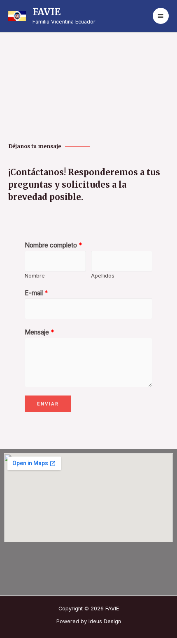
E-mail (36, 293)
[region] (88, 84)
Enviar (48, 404)
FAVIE (47, 12)
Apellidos (102, 275)
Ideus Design (104, 621)
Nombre (35, 275)
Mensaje (39, 332)
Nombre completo (53, 245)
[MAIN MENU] (161, 16)
